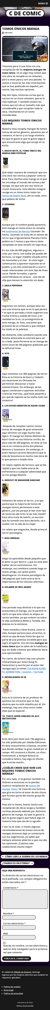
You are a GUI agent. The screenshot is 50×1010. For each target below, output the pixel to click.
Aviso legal (8, 990)
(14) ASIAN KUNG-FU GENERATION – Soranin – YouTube (24, 670)
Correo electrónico (14, 923)
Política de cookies (12, 986)
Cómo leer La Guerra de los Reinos (25, 856)
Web (5, 933)
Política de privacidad (13, 993)
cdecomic (8, 32)
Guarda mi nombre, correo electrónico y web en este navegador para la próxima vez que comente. (25, 949)
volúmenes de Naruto (18, 231)
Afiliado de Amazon (22, 972)
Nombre (8, 913)
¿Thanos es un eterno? (16, 863)
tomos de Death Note (14, 195)
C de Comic (25, 13)
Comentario (10, 887)
